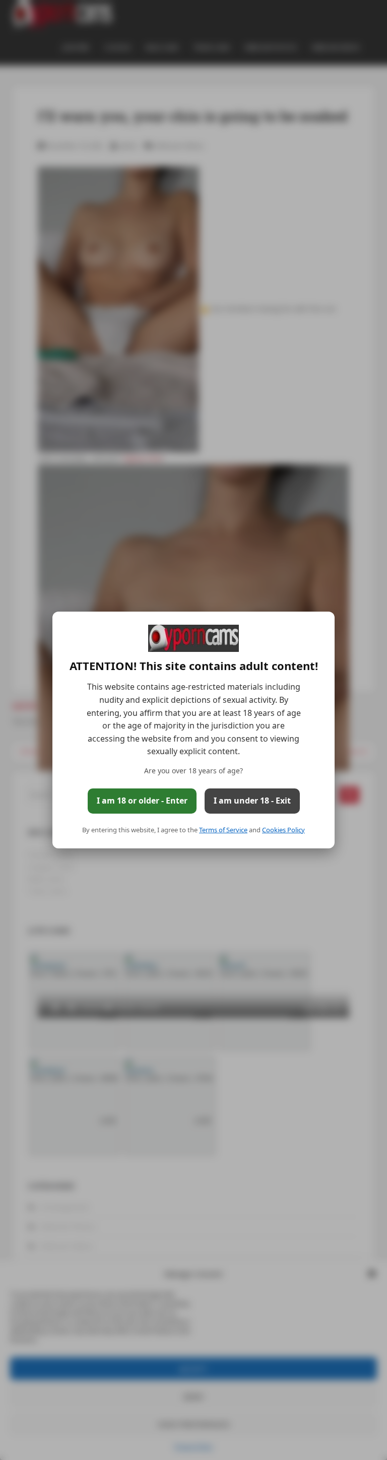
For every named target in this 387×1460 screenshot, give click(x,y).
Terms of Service (223, 829)
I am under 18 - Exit (252, 800)
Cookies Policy (283, 829)
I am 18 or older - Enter (142, 800)
